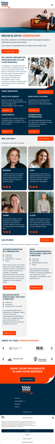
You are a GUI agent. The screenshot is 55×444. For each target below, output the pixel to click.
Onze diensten (19, 401)
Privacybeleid (30, 442)
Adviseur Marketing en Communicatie (13, 250)
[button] (53, 418)
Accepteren (27, 430)
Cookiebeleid (24, 442)
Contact (17, 407)
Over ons (17, 398)
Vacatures (17, 404)
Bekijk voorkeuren (27, 438)
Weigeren (27, 434)
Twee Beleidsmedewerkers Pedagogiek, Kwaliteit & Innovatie (41, 252)
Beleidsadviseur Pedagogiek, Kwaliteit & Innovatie (14, 297)
